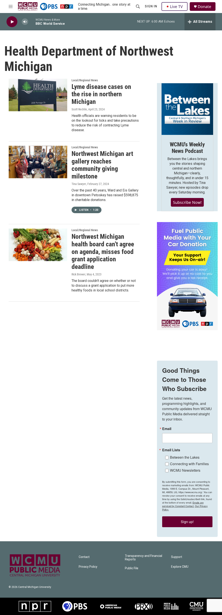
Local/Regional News (85, 80)
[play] (11, 21)
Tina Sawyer (79, 184)
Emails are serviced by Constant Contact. (183, 504)
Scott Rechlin (79, 109)
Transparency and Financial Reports (143, 557)
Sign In (151, 6)
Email (166, 428)
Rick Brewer (78, 274)
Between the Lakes (184, 457)
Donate (204, 6)
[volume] (25, 22)
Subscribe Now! (187, 202)
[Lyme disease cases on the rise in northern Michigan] (38, 95)
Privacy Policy (88, 566)
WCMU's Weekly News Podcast (187, 147)
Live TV (176, 6)
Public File (131, 568)
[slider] (32, 21)
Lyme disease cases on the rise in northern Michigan (101, 94)
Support (176, 557)
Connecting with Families (189, 463)
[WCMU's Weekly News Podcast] (187, 109)
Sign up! (187, 521)
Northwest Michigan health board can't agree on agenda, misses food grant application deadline (103, 251)
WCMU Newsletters (185, 470)
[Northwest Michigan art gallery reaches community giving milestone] (38, 162)
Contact (84, 557)
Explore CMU (179, 566)
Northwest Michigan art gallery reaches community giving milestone (102, 165)
